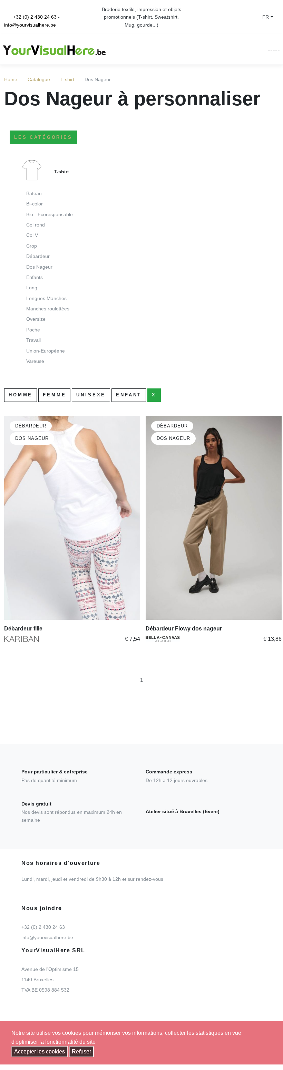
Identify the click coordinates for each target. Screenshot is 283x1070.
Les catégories (43, 137)
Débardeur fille (23, 629)
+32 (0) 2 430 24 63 (35, 17)
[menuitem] (141, 265)
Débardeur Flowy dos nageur (184, 629)
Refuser (81, 1051)
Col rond (35, 225)
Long (31, 287)
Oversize (36, 319)
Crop (31, 246)
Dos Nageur (39, 267)
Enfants (34, 277)
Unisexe (91, 394)
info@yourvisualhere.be (30, 25)
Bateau (34, 193)
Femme (54, 394)
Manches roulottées (47, 308)
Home (10, 79)
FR (265, 17)
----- (274, 49)
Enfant (129, 394)
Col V (32, 235)
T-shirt (67, 79)
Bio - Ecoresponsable (49, 214)
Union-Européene (45, 351)
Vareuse (35, 361)
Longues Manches (46, 298)
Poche (33, 329)
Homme (20, 394)
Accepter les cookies (39, 1051)
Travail (33, 340)
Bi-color (34, 203)
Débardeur (38, 256)
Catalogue (39, 79)
